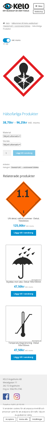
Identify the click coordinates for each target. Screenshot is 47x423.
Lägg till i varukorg (24, 153)
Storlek (6, 141)
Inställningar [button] (37, 419)
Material (7, 132)
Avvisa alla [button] (23, 419)
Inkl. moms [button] (16, 40)
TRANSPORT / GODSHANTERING (16, 26)
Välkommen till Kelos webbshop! (25, 23)
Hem (8, 23)
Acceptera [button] (10, 419)
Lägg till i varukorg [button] (23, 232)
